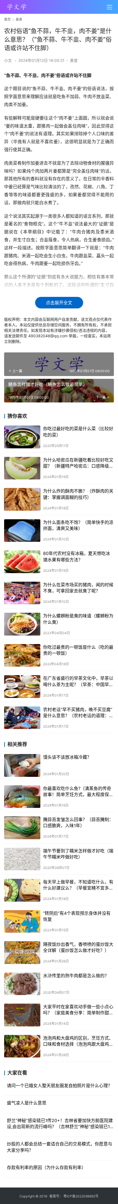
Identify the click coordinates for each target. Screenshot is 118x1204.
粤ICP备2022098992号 (81, 1196)
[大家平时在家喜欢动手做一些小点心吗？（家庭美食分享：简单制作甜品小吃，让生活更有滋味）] (22, 1015)
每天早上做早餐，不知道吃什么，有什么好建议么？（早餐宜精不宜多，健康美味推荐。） (78, 885)
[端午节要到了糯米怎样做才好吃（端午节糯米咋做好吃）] (22, 859)
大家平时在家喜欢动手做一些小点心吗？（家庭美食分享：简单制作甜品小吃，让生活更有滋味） (78, 1010)
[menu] (109, 7)
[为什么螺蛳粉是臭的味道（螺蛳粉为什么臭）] (22, 624)
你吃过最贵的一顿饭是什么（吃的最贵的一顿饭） (78, 650)
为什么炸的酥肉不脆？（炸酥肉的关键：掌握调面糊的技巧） (78, 494)
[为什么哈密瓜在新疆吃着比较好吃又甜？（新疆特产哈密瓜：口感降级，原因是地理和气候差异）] (22, 468)
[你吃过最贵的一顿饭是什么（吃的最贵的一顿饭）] (22, 655)
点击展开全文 (59, 302)
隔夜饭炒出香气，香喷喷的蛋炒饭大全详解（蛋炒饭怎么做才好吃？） (78, 947)
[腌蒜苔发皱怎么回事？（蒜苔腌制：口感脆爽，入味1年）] (22, 827)
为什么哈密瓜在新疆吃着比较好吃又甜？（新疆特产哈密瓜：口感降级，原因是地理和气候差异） (78, 463)
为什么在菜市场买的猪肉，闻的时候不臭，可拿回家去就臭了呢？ (78, 587)
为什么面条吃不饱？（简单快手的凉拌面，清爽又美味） (78, 525)
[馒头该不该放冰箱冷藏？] (22, 765)
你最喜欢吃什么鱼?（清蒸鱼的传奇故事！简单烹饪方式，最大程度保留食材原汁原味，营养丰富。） (78, 792)
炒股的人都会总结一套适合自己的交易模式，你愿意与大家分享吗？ (59, 1147)
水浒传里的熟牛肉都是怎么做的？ (76, 975)
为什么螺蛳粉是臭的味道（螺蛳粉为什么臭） (78, 619)
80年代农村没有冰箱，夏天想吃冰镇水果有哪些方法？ (76, 556)
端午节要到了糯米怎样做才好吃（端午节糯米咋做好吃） (78, 854)
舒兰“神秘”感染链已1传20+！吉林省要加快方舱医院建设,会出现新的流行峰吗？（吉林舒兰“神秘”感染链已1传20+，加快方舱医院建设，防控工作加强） (60, 1124)
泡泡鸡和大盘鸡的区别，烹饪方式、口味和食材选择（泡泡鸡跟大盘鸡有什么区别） (78, 1041)
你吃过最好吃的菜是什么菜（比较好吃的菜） (78, 431)
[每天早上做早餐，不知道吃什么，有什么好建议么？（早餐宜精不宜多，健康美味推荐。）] (22, 890)
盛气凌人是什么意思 (26, 1103)
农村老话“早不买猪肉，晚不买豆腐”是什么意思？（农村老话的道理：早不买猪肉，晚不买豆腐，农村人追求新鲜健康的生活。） (78, 713)
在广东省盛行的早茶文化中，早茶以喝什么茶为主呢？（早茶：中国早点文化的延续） (78, 681)
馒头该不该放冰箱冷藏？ (67, 757)
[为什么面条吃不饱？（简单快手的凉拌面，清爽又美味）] (22, 530)
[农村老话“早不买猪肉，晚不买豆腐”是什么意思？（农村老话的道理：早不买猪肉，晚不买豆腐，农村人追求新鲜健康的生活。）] (22, 717)
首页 (7, 19)
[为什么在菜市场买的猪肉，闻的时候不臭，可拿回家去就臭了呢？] (22, 593)
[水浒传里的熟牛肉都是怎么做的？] (22, 984)
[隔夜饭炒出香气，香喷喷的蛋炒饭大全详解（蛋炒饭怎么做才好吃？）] (22, 952)
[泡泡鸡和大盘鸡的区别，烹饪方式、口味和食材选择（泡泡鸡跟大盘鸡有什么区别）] (22, 1046)
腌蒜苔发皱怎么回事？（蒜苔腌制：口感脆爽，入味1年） (78, 822)
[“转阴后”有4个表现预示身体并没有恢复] (22, 921)
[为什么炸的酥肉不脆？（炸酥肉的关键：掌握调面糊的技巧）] (22, 499)
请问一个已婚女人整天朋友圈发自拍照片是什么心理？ (59, 1085)
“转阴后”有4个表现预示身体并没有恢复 (77, 916)
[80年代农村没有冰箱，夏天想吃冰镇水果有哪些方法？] (22, 561)
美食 (74, 60)
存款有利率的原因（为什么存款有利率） (46, 1167)
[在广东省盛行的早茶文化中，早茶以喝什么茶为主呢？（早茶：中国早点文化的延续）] (22, 686)
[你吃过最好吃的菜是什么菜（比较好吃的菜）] (22, 437)
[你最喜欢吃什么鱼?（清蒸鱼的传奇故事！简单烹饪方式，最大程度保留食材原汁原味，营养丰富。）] (22, 796)
